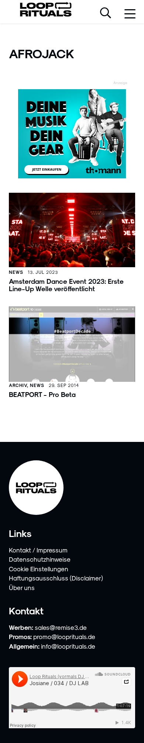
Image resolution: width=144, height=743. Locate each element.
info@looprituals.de (68, 646)
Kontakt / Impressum (38, 550)
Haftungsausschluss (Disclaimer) (56, 578)
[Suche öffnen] (106, 14)
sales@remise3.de (61, 627)
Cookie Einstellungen (38, 568)
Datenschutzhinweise (40, 559)
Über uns (22, 587)
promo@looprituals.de (64, 636)
